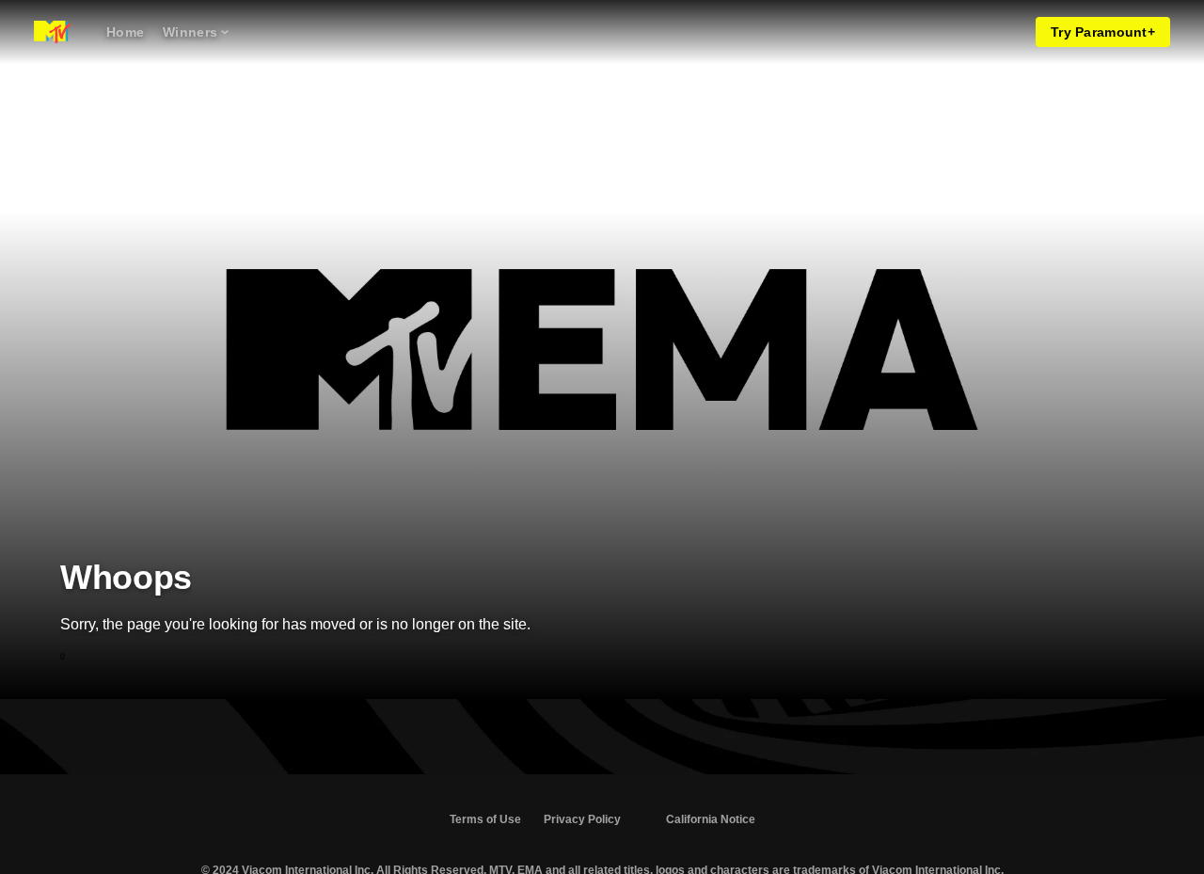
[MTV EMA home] (52, 32)
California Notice (710, 819)
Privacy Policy (582, 819)
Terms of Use (485, 819)
